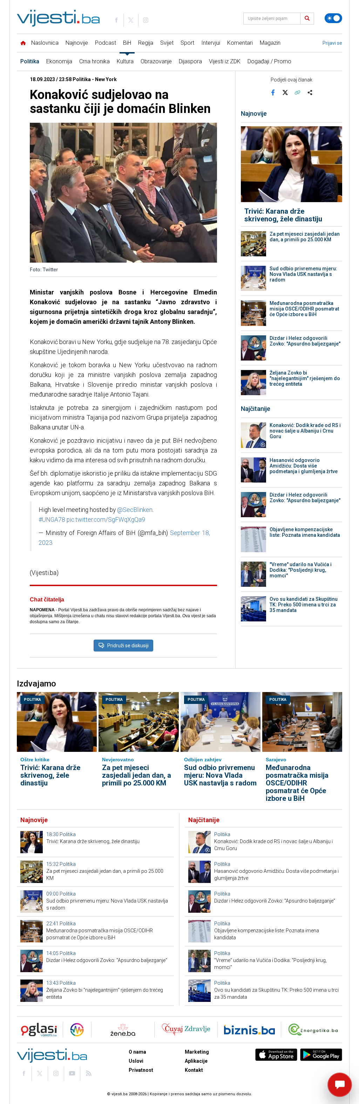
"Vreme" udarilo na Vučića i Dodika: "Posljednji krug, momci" (301, 570)
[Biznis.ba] (249, 1030)
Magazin (270, 43)
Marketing (197, 1052)
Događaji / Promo (269, 61)
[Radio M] (37, 1030)
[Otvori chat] (339, 1085)
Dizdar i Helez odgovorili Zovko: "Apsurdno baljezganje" (305, 341)
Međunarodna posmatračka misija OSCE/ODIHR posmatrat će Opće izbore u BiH (304, 308)
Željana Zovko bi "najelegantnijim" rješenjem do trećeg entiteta (305, 378)
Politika (29, 61)
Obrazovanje (156, 61)
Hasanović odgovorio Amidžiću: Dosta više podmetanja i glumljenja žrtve (304, 465)
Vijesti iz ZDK (225, 61)
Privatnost (141, 1070)
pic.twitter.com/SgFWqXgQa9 (106, 519)
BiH (127, 43)
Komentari (240, 43)
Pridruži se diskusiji (128, 645)
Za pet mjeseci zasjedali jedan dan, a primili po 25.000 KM (305, 236)
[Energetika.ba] (314, 1030)
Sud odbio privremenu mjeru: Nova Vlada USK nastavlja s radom (303, 274)
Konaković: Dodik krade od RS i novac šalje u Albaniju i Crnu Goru (305, 430)
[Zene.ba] (122, 1030)
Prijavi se (332, 43)
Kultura (125, 61)
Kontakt (194, 1070)
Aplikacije (196, 1061)
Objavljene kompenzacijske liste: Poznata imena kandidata (305, 532)
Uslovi (136, 1061)
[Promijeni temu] (333, 18)
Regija (145, 43)
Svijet (167, 43)
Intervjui (210, 43)
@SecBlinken (135, 509)
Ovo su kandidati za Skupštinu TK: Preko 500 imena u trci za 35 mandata (304, 604)
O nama (137, 1052)
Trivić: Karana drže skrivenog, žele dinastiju (283, 215)
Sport (187, 43)
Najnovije (77, 43)
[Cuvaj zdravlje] (186, 1030)
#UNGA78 (52, 519)
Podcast (105, 43)
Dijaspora (190, 61)
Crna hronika (94, 61)
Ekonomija (59, 61)
